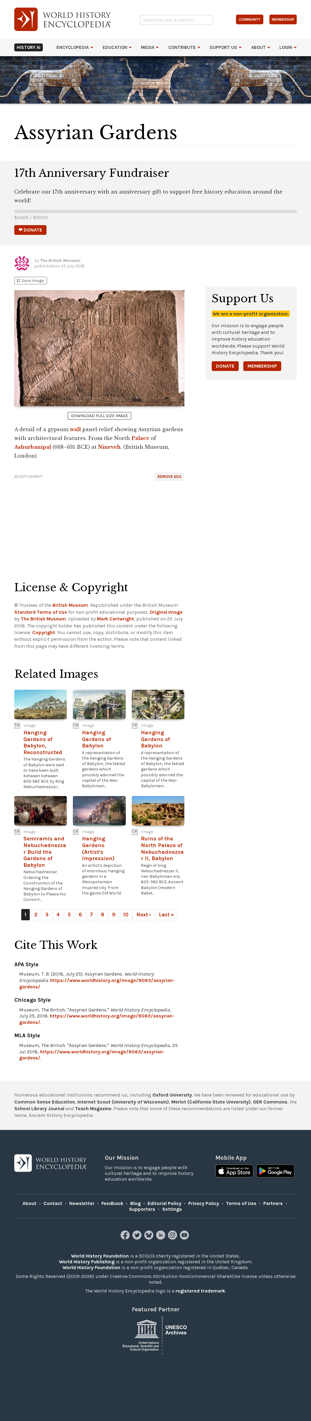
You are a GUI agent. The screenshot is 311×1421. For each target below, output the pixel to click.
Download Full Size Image (99, 415)
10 (125, 914)
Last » (166, 914)
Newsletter (81, 1203)
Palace (140, 438)
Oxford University (172, 1095)
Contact (52, 1203)
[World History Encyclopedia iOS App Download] (234, 1172)
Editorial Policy (164, 1203)
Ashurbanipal (32, 447)
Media (147, 47)
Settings (172, 1209)
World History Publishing (86, 1262)
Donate (225, 366)
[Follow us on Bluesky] (149, 1238)
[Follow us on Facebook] (126, 1238)
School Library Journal (39, 1108)
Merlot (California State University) (211, 1102)
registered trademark (200, 1291)
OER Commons (270, 1102)
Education (115, 47)
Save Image (30, 280)
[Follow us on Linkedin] (161, 1238)
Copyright (43, 632)
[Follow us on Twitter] (137, 1238)
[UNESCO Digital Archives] (155, 1334)
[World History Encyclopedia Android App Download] (275, 1172)
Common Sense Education (44, 1102)
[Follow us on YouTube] (185, 1238)
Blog (135, 1203)
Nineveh (109, 447)
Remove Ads (169, 476)
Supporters (142, 1209)
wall (75, 429)
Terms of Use (241, 1203)
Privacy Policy (203, 1203)
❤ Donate (30, 230)
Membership (262, 366)
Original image (166, 612)
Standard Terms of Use (40, 612)
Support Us (223, 47)
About (258, 47)
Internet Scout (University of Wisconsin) (123, 1102)
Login (285, 47)
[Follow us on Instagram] (173, 1238)
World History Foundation (100, 1256)
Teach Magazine (93, 1108)
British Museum (70, 605)
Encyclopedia (72, 47)
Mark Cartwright (115, 619)
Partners (273, 1203)
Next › (143, 914)
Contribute (182, 47)
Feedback (112, 1203)
